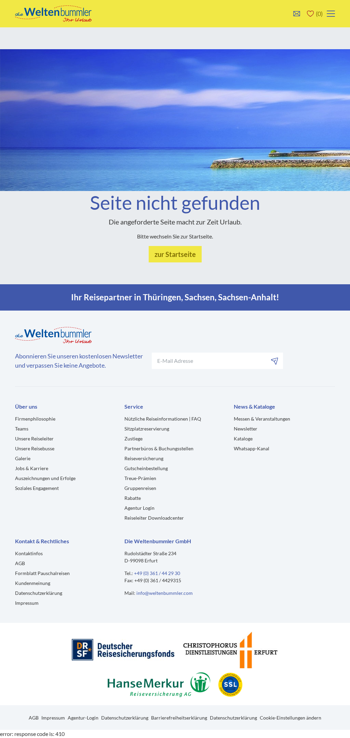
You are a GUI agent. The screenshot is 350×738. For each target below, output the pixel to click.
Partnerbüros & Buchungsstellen (158, 448)
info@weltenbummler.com (164, 593)
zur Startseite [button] (175, 254)
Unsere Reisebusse (34, 448)
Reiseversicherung (143, 458)
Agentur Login (139, 508)
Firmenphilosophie (35, 419)
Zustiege (133, 438)
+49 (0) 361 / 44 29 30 (157, 573)
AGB (20, 563)
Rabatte (132, 498)
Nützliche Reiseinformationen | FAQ (162, 419)
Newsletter (245, 429)
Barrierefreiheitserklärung (179, 718)
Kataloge (243, 438)
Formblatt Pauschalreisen (42, 573)
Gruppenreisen (140, 488)
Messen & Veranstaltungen (262, 419)
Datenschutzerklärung (38, 593)
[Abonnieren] (275, 361)
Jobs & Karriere (31, 468)
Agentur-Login (83, 718)
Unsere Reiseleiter (34, 438)
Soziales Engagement (37, 488)
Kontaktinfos (29, 553)
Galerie (22, 458)
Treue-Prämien (140, 478)
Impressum (27, 603)
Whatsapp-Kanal (251, 448)
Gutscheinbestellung (146, 468)
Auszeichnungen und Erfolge (45, 478)
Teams (21, 429)
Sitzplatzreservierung (146, 429)
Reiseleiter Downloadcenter (154, 518)
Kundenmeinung (32, 583)
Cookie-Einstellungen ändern (290, 718)
